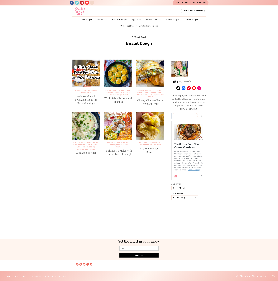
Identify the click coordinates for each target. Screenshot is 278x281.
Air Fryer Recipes (191, 19)
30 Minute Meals (111, 90)
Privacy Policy (20, 276)
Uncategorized (86, 93)
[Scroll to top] (273, 272)
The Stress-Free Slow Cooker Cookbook (48, 276)
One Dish (124, 95)
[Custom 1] (92, 3)
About (7, 276)
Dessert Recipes (172, 19)
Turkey (92, 149)
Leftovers (81, 147)
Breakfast (92, 90)
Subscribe (139, 255)
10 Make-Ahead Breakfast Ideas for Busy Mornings (86, 99)
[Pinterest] (82, 3)
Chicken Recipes (122, 93)
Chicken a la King (86, 152)
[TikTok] (77, 3)
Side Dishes (102, 19)
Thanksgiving (82, 149)
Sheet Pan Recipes (119, 19)
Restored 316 (268, 276)
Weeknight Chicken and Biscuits (118, 99)
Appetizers (136, 19)
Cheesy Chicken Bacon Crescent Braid (150, 101)
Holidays (157, 145)
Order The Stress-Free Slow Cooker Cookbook (139, 26)
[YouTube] (87, 3)
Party (152, 95)
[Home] (132, 37)
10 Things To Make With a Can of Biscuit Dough (118, 152)
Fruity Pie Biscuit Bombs (150, 150)
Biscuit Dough (80, 90)
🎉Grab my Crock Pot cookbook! (190, 2)
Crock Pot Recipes (153, 19)
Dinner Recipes (86, 19)
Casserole (111, 93)
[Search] (202, 115)
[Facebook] (72, 3)
